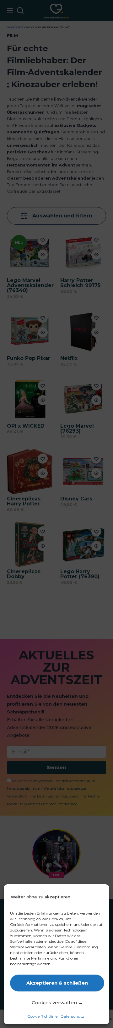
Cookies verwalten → (57, 1003)
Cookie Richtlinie (42, 1016)
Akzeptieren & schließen (57, 983)
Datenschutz (72, 1016)
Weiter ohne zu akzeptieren (40, 896)
